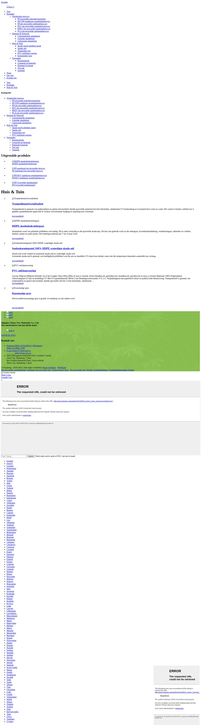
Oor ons (10, 75)
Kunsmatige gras (25, 56)
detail (21, 216)
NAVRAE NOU (8, 335)
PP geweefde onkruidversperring (32, 19)
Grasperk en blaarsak (27, 63)
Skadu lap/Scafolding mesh (29, 46)
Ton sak (21, 68)
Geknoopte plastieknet (27, 41)
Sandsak (21, 70)
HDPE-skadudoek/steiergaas (24, 164)
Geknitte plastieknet (26, 38)
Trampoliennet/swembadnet (27, 203)
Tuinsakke (16, 58)
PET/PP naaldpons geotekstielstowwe (34, 21)
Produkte (10, 14)
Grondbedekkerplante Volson (121, 370)
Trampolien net (24, 51)
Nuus (9, 73)
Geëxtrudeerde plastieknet (29, 36)
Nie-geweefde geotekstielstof (13, 370)
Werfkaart (62, 367)
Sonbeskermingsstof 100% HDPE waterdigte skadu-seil (43, 248)
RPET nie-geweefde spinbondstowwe (34, 29)
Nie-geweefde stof (78, 370)
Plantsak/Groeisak (25, 65)
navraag (15, 216)
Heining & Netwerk (20, 33)
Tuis (8, 11)
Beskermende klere (60, 370)
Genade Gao (6, 377)
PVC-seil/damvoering (24, 270)
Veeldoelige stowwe (20, 16)
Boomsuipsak (23, 61)
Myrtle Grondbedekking (97, 370)
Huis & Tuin (17, 43)
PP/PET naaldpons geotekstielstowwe (28, 178)
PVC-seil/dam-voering (27, 53)
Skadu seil (22, 48)
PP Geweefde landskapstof (23, 185)
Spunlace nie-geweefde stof (39, 370)
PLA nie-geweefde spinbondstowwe (33, 31)
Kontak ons (12, 78)
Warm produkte (49, 367)
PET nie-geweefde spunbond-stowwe (34, 26)
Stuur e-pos (6, 375)
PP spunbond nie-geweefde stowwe (27, 171)
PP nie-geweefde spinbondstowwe (32, 24)
